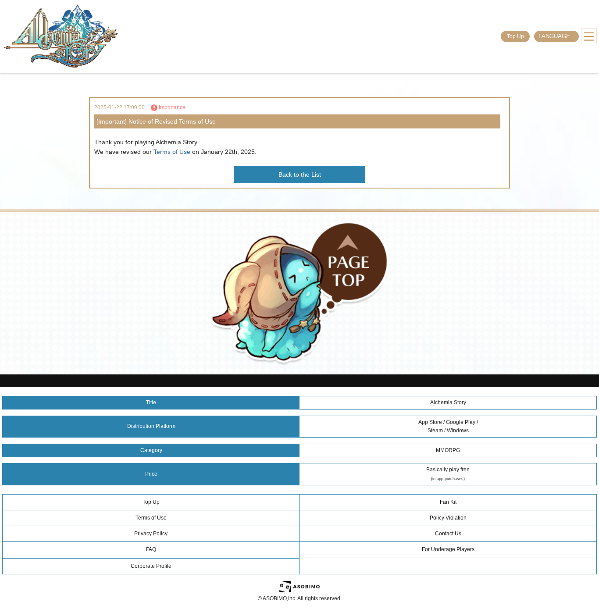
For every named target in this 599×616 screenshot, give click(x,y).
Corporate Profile (151, 566)
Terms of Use (171, 151)
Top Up (515, 36)
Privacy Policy (151, 534)
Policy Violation (448, 518)
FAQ (151, 549)
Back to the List (299, 174)
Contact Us (448, 534)
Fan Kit (448, 502)
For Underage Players (448, 549)
